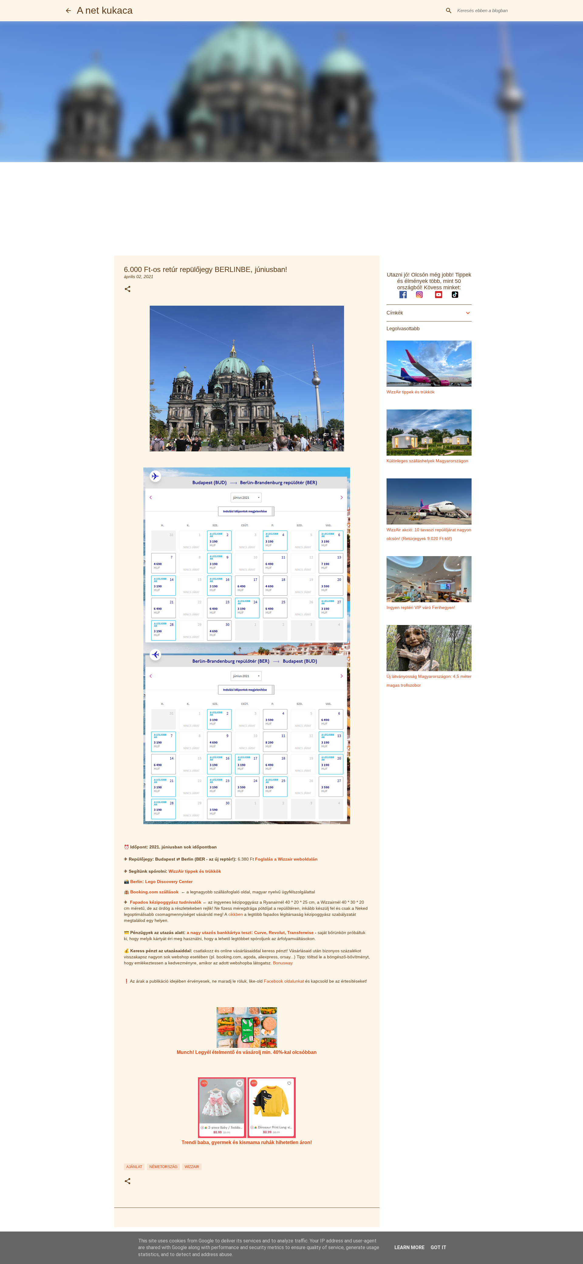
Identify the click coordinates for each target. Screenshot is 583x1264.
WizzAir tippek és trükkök (195, 871)
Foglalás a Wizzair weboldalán (286, 859)
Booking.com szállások (154, 891)
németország (163, 1167)
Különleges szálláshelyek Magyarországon (427, 460)
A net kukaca (105, 10)
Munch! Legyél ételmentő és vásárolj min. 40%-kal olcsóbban (247, 1052)
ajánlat (134, 1167)
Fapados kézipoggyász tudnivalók (165, 902)
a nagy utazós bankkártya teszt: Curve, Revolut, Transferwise (250, 932)
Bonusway (283, 962)
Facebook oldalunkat (284, 981)
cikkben (235, 914)
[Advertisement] (291, 207)
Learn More (409, 1247)
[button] (127, 289)
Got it (438, 1247)
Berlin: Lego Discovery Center (161, 881)
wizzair (192, 1167)
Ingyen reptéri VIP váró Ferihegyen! (421, 607)
